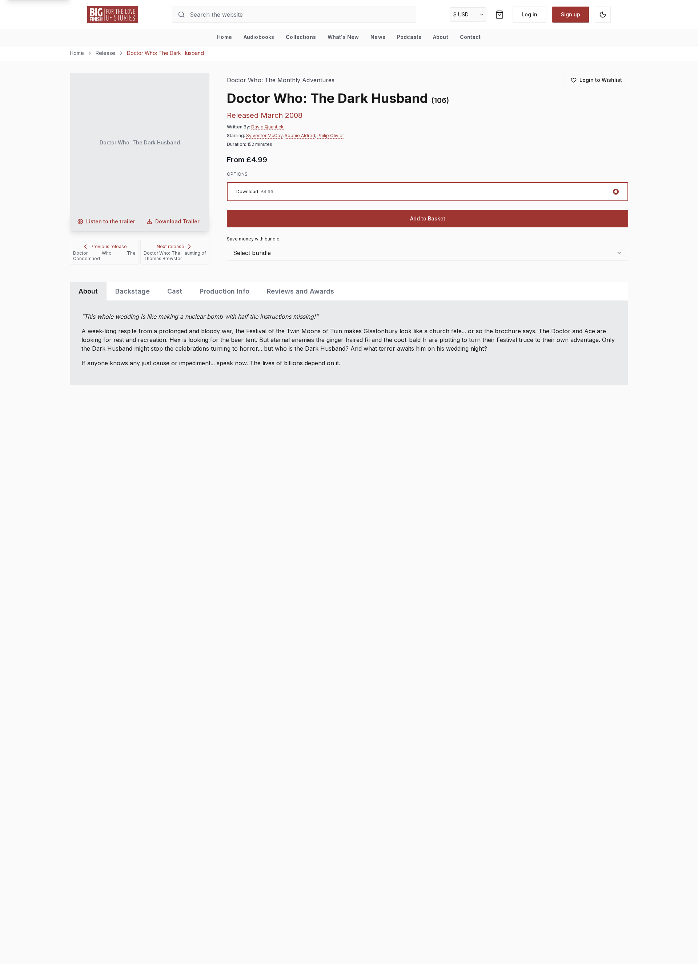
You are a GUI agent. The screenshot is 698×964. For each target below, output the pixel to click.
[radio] (427, 191)
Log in (529, 14)
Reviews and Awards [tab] (300, 291)
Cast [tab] (174, 291)
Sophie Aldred (300, 135)
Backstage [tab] (132, 291)
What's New (343, 37)
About (440, 37)
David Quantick (267, 127)
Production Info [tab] (224, 291)
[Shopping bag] (499, 14)
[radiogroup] (427, 191)
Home (224, 37)
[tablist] (349, 291)
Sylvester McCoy (264, 135)
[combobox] (427, 253)
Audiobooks (259, 37)
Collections (301, 37)
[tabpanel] (349, 342)
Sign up (570, 14)
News (377, 37)
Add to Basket (427, 218)
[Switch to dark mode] (603, 15)
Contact (470, 37)
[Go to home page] (112, 14)
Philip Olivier (330, 135)
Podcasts (409, 37)
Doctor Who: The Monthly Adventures (280, 80)
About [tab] (88, 291)
